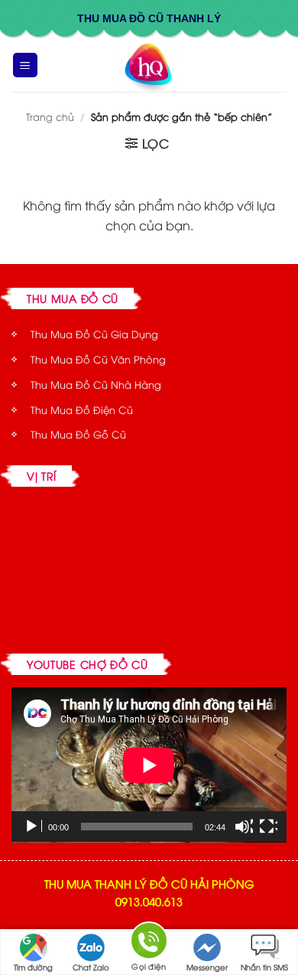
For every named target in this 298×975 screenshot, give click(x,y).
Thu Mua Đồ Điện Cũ (82, 409)
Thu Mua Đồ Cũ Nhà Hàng (96, 384)
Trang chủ (50, 116)
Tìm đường (33, 967)
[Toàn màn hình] (268, 826)
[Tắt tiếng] (244, 826)
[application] (149, 765)
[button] (25, 65)
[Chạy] (33, 826)
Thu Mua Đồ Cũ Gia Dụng (94, 334)
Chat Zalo (91, 967)
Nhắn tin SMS (264, 967)
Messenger (207, 967)
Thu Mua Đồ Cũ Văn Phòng (98, 359)
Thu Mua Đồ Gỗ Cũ (78, 434)
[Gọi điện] (149, 943)
